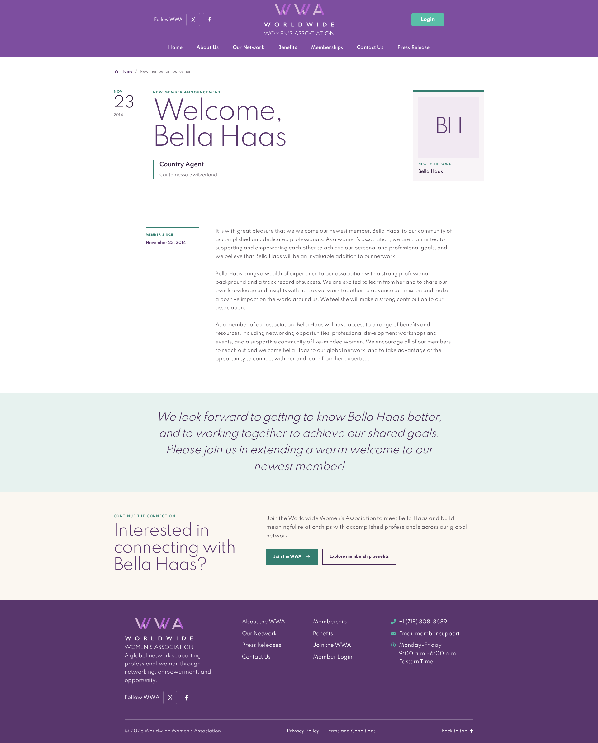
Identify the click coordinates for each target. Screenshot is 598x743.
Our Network (248, 47)
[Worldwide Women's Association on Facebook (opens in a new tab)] (186, 697)
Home (175, 47)
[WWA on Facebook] (209, 19)
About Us (208, 47)
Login (428, 19)
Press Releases (261, 645)
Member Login (332, 657)
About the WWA (263, 622)
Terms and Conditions (350, 731)
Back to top (455, 731)
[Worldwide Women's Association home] (299, 20)
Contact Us (370, 47)
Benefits (287, 47)
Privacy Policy (303, 731)
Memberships (327, 47)
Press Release (413, 47)
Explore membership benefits (359, 557)
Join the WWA (332, 645)
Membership (330, 622)
